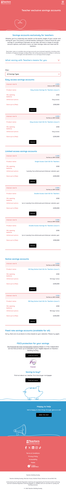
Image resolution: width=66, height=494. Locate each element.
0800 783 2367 (44, 415)
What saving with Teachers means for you (26, 60)
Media (33, 462)
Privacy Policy (33, 456)
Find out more (33, 355)
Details (32, 110)
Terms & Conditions (33, 453)
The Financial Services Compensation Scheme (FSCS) (25, 347)
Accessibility (33, 459)
